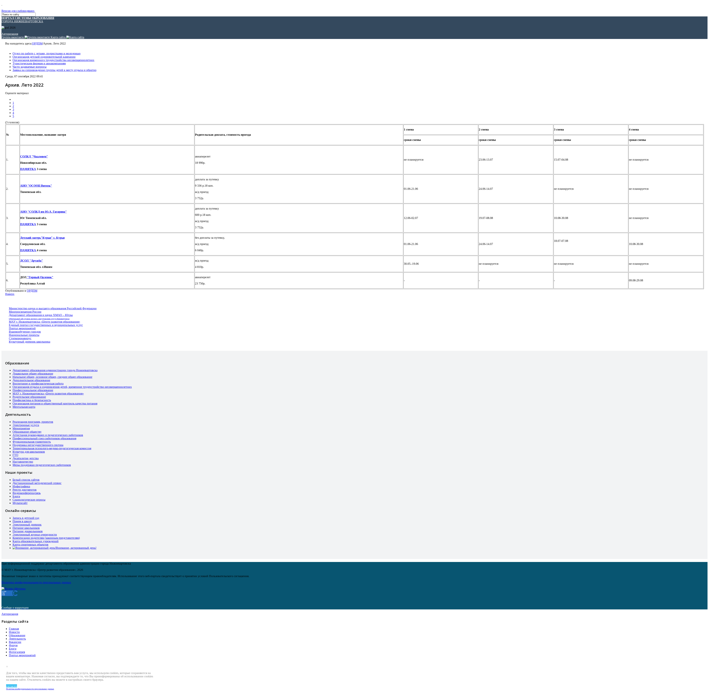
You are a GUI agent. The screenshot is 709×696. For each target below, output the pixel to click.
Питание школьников (26, 527)
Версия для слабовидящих (18, 10)
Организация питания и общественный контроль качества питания (55, 403)
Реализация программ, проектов (33, 421)
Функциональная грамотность (32, 441)
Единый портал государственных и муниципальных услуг (46, 325)
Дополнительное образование (31, 380)
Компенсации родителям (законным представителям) (46, 537)
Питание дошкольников (28, 531)
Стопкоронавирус (20, 338)
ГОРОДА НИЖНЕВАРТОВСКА (27, 19)
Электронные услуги (26, 425)
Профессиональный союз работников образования (44, 438)
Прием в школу (22, 521)
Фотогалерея (17, 652)
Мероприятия (21, 428)
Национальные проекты (24, 335)
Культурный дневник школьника (29, 341)
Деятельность (17, 638)
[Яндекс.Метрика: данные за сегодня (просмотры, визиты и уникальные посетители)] (13, 588)
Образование (17, 635)
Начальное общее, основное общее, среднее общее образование (52, 376)
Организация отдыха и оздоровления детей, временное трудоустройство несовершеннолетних (72, 386)
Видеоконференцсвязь (27, 493)
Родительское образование (29, 396)
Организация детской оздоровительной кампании (44, 56)
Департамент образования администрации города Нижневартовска (55, 370)
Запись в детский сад (26, 518)
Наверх (9, 294)
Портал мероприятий (22, 328)
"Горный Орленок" (39, 277)
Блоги (16, 496)
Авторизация (9, 33)
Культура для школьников (29, 451)
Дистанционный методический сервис (37, 483)
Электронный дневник (27, 524)
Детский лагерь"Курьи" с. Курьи (42, 237)
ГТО (15, 455)
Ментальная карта (24, 406)
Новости (14, 632)
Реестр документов (25, 489)
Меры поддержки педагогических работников (42, 465)
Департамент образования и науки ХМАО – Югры (41, 315)
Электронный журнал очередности (35, 534)
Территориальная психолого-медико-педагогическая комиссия (52, 448)
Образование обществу (27, 431)
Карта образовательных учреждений (36, 541)
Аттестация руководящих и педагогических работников (48, 435)
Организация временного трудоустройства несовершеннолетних (53, 60)
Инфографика (21, 486)
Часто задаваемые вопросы (30, 66)
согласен (11, 686)
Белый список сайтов (26, 479)
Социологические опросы (29, 499)
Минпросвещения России (25, 311)
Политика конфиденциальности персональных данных (30, 689)
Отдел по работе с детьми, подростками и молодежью (47, 53)
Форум (13, 645)
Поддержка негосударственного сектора (38, 445)
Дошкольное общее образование (33, 373)
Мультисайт (20, 503)
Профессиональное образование (33, 390)
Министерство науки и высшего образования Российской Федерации (53, 308)
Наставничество (23, 461)
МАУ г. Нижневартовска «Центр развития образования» (44, 321)
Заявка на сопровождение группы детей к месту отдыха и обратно (54, 70)
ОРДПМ (37, 43)
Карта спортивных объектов (30, 544)
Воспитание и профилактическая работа (38, 383)
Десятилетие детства (26, 458)
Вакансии (15, 642)
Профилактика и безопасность (32, 400)
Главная (14, 628)
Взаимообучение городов (25, 331)
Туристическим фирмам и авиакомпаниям (39, 63)
